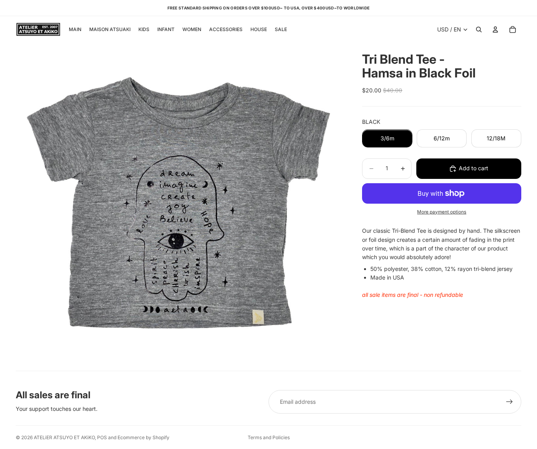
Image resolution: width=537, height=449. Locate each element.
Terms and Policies (269, 437)
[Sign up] (509, 402)
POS (102, 437)
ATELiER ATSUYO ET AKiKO (64, 437)
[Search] (478, 29)
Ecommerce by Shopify (143, 437)
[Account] (495, 29)
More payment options (441, 212)
